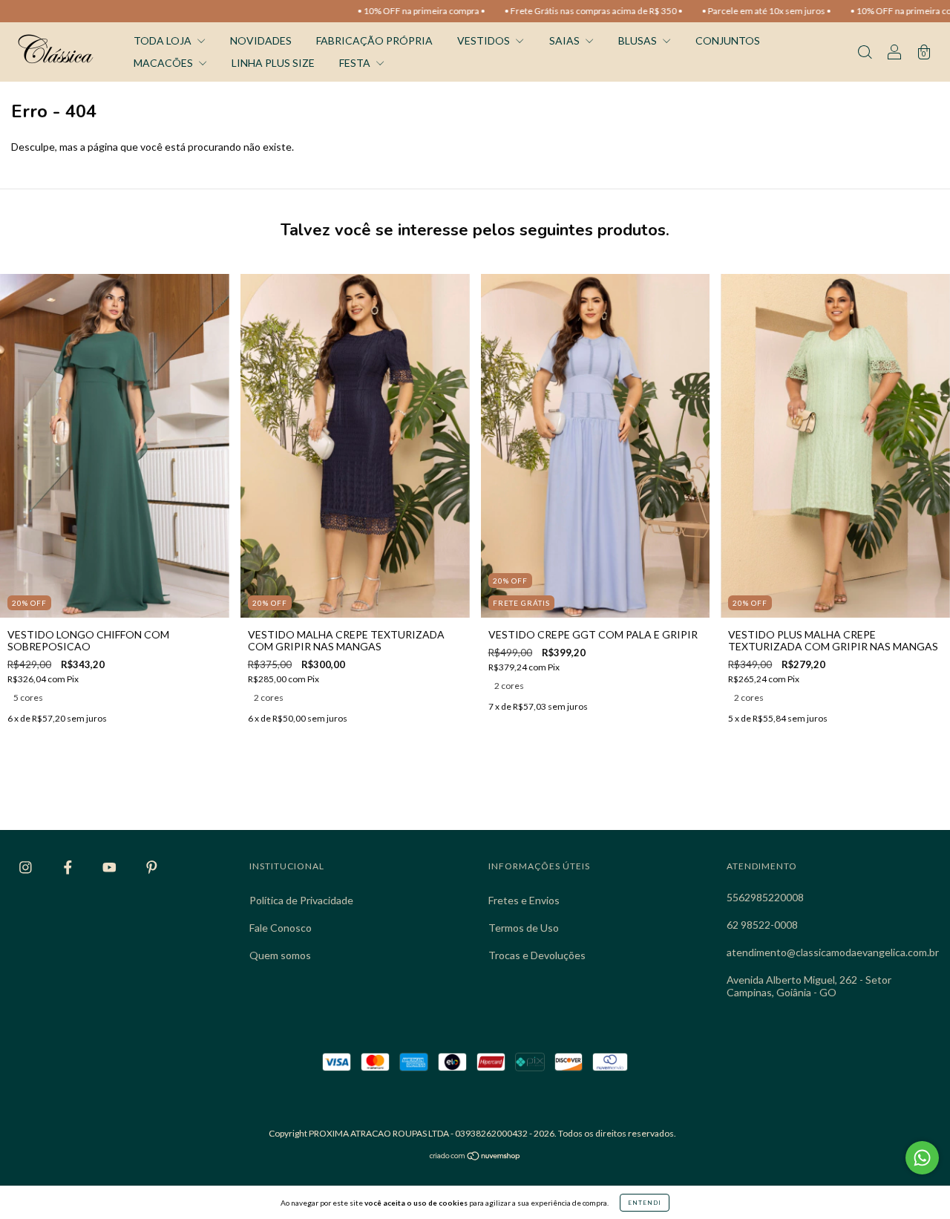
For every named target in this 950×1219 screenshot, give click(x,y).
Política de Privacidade (301, 900)
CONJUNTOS (727, 40)
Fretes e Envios (524, 900)
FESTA (356, 62)
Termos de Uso (523, 927)
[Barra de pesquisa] (864, 53)
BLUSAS (638, 40)
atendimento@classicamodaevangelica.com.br (833, 952)
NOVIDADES (261, 40)
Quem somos (280, 955)
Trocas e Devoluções (537, 955)
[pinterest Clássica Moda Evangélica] (151, 867)
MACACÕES (164, 62)
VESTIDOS (484, 40)
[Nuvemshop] (475, 1157)
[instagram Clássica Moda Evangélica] (26, 867)
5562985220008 (765, 897)
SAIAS (565, 40)
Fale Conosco (280, 927)
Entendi (644, 1202)
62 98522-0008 (762, 924)
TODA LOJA (164, 40)
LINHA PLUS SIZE (273, 62)
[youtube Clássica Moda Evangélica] (110, 867)
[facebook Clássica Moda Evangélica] (69, 867)
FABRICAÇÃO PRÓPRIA (374, 40)
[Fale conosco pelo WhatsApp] (922, 1157)
